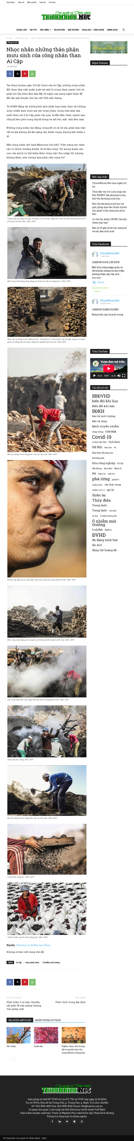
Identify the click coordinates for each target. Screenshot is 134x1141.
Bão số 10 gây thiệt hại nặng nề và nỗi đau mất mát (109, 229)
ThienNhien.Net (109, 253)
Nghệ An (102, 473)
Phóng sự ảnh (21, 38)
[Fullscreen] (123, 375)
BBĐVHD (101, 396)
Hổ (115, 447)
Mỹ (94, 473)
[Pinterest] (25, 74)
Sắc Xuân (11, 1046)
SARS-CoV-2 (98, 490)
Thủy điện (101, 500)
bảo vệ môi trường (103, 416)
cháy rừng (97, 431)
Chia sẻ (97, 291)
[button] (123, 29)
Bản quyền (31, 2)
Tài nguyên (59, 30)
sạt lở (110, 489)
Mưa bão (108, 468)
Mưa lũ (118, 468)
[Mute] (119, 375)
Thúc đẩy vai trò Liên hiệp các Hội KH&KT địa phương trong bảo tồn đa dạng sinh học (109, 195)
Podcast (52, 2)
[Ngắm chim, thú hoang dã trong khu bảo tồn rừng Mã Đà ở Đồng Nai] (74, 1035)
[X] (17, 74)
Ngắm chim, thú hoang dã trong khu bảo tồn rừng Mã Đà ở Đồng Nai (73, 1049)
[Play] (94, 375)
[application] (108, 368)
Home (9, 38)
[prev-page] (9, 1059)
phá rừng (101, 478)
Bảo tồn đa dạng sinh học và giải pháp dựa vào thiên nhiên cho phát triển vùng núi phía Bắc (109, 209)
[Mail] (67, 1121)
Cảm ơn (21, 2)
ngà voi (111, 473)
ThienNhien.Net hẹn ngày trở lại (109, 184)
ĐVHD (99, 535)
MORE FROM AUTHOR (48, 1020)
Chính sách (112, 30)
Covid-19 (101, 437)
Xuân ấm (38, 1046)
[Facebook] (10, 74)
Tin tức (33, 30)
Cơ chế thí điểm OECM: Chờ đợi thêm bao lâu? (109, 221)
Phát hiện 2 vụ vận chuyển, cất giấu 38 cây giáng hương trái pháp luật (24, 1005)
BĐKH (98, 411)
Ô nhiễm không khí (108, 516)
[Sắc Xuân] (19, 1035)
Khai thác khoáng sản (102, 452)
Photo (100, 282)
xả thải (95, 516)
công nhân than (32, 962)
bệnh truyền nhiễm (105, 426)
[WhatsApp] (32, 74)
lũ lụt (120, 463)
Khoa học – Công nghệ (93, 30)
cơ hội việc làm (99, 442)
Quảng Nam (97, 485)
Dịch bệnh (114, 441)
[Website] (81, 1121)
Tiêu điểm (44, 30)
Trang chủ (21, 30)
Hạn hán (108, 447)
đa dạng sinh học (105, 540)
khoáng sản (98, 457)
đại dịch (97, 545)
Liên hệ (43, 2)
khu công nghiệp (103, 463)
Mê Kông (97, 468)
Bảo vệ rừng (99, 421)
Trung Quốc (99, 505)
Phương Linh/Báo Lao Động (33, 945)
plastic (115, 479)
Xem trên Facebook (100, 288)
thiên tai (99, 495)
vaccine (112, 510)
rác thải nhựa (113, 484)
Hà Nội (97, 447)
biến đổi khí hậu (105, 401)
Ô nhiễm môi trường (51, 962)
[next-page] (14, 1059)
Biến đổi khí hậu (103, 406)
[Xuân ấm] (46, 1035)
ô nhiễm (97, 529)
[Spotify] (74, 1121)
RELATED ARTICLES (19, 1020)
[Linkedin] (59, 1121)
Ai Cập (19, 962)
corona (110, 431)
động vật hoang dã (104, 550)
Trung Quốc (99, 510)
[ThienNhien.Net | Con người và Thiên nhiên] (67, 15)
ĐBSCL (108, 529)
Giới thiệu (11, 2)
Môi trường (73, 30)
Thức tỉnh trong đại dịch (70, 1002)
